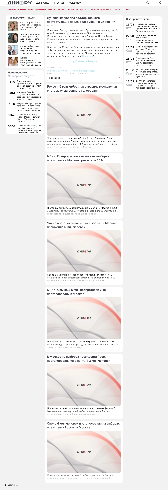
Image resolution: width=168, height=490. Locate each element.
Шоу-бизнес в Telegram (84, 61)
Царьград (87, 56)
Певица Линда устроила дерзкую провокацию (89, 9)
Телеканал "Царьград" (82, 70)
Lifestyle (59, 3)
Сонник (127, 9)
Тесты (61, 9)
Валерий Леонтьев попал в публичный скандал (31, 9)
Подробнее (53, 78)
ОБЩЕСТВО (75, 3)
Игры (117, 9)
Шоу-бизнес (42, 3)
